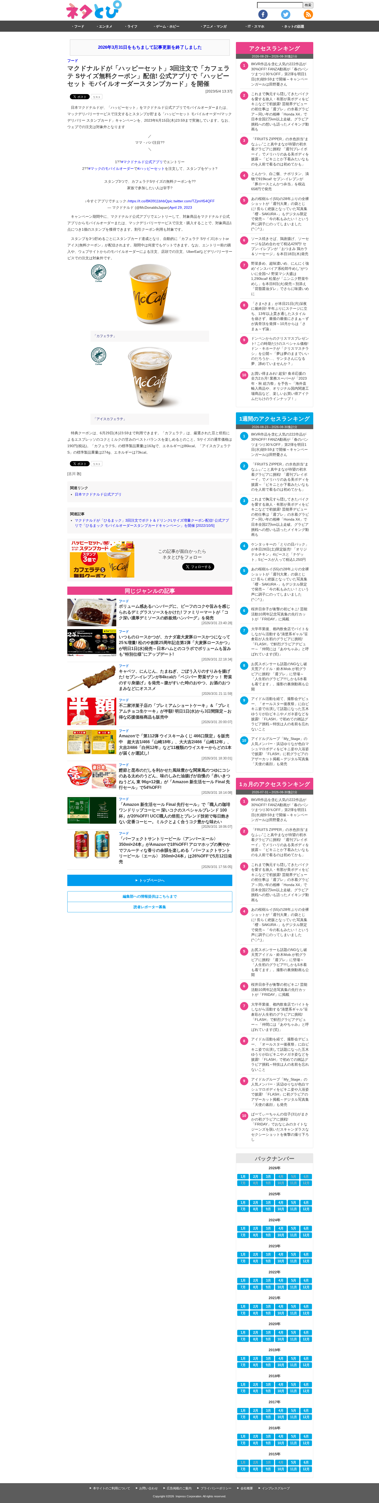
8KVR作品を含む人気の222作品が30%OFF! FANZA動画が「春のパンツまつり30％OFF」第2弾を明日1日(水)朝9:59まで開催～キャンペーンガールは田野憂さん (279, 74)
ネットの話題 (294, 26)
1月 (243, 1177)
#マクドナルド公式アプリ (142, 162)
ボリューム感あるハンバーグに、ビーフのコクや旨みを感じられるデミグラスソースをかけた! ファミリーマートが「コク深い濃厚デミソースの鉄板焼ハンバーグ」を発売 (174, 612)
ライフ (132, 26)
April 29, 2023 (180, 207)
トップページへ (149, 880)
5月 (293, 1203)
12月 (306, 1209)
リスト (97, 97)
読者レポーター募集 (150, 907)
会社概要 (247, 1488)
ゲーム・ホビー (167, 26)
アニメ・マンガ (215, 26)
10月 (280, 1209)
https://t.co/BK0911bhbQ (148, 201)
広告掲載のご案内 (179, 1488)
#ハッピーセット (151, 168)
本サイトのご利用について (111, 1488)
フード (79, 26)
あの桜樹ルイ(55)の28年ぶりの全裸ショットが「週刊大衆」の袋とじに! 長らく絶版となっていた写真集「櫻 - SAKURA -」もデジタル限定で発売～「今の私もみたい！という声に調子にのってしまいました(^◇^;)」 (280, 214)
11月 (293, 1209)
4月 (281, 1203)
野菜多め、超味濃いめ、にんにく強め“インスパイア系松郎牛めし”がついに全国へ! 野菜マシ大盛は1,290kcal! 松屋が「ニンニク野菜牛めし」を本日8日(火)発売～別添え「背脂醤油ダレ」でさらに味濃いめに (280, 278)
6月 (306, 1203)
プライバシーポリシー (216, 1488)
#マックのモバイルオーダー (111, 168)
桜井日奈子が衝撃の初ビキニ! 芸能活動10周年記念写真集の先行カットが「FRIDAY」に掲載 (279, 614)
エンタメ (105, 26)
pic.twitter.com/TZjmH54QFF (191, 201)
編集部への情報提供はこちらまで (150, 896)
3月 (268, 1177)
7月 (243, 1209)
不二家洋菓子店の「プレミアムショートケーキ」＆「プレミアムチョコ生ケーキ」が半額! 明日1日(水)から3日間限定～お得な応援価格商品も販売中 (175, 711)
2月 (255, 1177)
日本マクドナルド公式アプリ (98, 494)
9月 (268, 1209)
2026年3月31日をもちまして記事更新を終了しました (150, 47)
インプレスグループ (276, 1488)
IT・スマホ (256, 26)
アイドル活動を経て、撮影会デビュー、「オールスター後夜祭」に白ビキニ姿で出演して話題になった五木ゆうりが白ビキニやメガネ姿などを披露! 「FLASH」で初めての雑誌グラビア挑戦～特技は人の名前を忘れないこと (280, 714)
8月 (255, 1209)
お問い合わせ (148, 1488)
